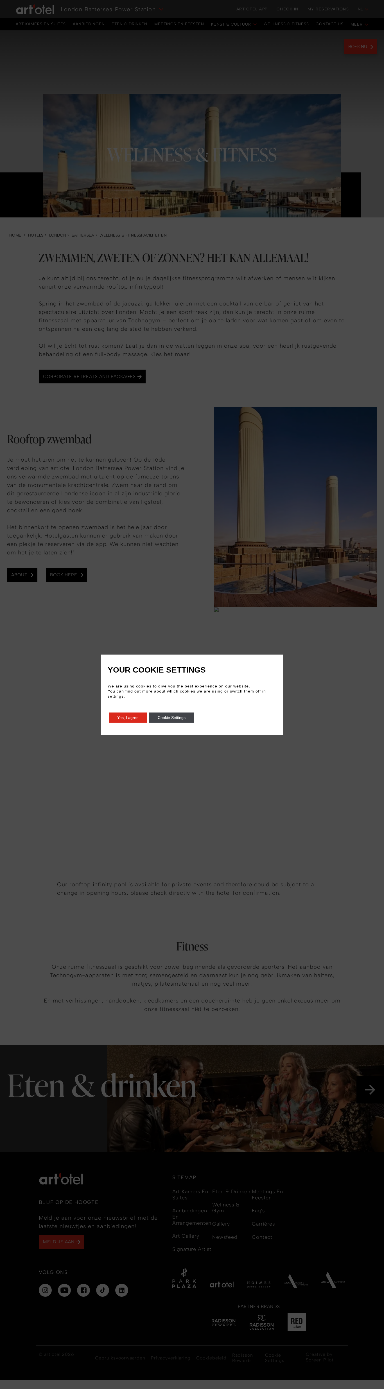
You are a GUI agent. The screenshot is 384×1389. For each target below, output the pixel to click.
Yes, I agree (128, 717)
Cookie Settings (172, 717)
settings (116, 696)
